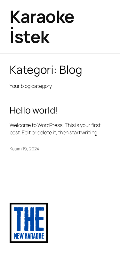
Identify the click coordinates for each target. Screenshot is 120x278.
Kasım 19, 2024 (24, 149)
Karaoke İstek (42, 26)
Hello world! (34, 110)
